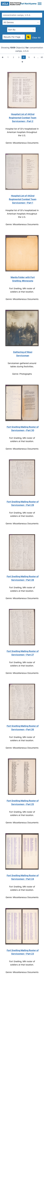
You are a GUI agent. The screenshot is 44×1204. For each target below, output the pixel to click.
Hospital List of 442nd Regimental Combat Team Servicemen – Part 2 (22, 117)
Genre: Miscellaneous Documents (22, 143)
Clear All (36, 37)
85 (42, 57)
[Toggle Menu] (40, 3)
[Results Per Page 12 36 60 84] (13, 37)
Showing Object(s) (13, 47)
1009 (12, 47)
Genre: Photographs (22, 374)
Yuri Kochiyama (28, 3)
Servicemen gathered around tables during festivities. (22, 365)
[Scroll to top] (41, 1199)
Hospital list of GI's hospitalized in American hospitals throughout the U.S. (22, 132)
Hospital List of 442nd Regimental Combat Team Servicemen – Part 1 (22, 199)
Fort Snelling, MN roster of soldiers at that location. (22, 290)
